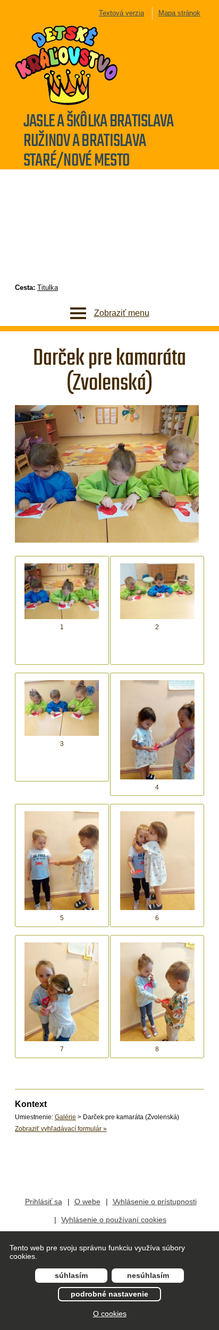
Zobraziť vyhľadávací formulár (61, 1128)
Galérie (65, 1117)
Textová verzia (121, 13)
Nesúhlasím (148, 1275)
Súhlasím (71, 1275)
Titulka (47, 287)
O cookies (110, 1313)
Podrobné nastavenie (109, 1294)
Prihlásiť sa (43, 1201)
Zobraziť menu (121, 313)
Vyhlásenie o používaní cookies (113, 1219)
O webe (87, 1201)
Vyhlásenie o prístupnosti (155, 1201)
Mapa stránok (179, 13)
